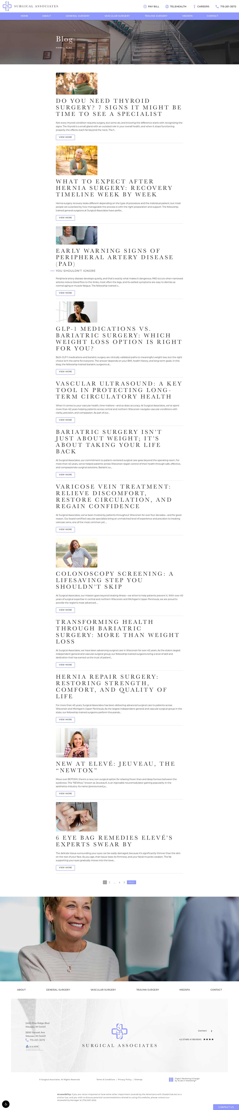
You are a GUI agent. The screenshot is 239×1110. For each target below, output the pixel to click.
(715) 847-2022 (89, 1100)
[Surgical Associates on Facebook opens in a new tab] (211, 1031)
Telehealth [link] (178, 7)
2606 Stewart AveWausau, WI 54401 (35, 1034)
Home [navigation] (59, 48)
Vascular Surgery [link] (117, 16)
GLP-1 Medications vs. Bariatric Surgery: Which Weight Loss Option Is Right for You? (119, 338)
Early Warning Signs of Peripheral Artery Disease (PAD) (115, 259)
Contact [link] (212, 16)
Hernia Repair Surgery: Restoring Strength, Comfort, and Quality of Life (112, 686)
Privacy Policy (125, 1080)
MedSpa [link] (187, 16)
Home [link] (24, 16)
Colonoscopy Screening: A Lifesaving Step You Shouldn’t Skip (115, 580)
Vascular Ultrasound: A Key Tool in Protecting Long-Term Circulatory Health (119, 390)
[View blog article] (76, 84)
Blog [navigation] (69, 48)
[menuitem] (24, 16)
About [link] (46, 16)
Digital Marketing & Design (187, 1080)
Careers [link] (203, 7)
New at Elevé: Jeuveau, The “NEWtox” (116, 767)
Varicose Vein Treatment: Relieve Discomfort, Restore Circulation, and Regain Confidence (114, 496)
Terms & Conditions (106, 1080)
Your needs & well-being (119, 961)
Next (131, 882)
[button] (6, 1104)
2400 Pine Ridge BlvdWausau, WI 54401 (37, 1025)
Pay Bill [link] (153, 7)
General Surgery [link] (78, 16)
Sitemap (138, 1080)
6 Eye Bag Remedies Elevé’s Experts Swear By (114, 841)
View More (65, 137)
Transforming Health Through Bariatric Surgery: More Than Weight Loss (118, 631)
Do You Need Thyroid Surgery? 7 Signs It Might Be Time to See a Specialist (119, 107)
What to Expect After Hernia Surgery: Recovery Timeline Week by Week (114, 187)
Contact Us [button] (226, 1107)
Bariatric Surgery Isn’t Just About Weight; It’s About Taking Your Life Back (109, 441)
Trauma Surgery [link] (156, 16)
